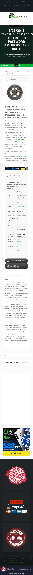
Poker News (16, 9)
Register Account (9, 2)
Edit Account (25, 2)
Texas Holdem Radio (20, 140)
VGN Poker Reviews (19, 240)
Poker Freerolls (6, 5)
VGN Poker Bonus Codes (21, 246)
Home (4, 54)
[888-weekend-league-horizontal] (16, 168)
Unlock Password (16, 26)
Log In (17, 2)
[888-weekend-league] (16, 441)
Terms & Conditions (20, 562)
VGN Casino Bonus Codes (21, 251)
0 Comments (26, 71)
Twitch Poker (16, 5)
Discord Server (26, 5)
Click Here (22, 156)
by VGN (9, 71)
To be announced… (22, 206)
